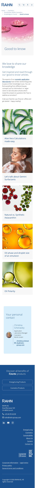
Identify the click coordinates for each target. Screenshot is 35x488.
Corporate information (10, 463)
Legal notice (24, 463)
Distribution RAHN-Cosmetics (13, 12)
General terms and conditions (12, 468)
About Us (29, 438)
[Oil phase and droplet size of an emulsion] (17, 242)
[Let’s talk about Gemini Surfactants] (17, 165)
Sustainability (28, 435)
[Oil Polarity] (17, 278)
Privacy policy (7, 466)
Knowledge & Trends (10, 14)
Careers (30, 441)
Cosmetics (11, 10)
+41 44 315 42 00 (10, 414)
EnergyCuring (28, 430)
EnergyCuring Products (17, 382)
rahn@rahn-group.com (13, 417)
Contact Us (29, 444)
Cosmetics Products (17, 388)
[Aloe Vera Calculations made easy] (17, 127)
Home (3, 10)
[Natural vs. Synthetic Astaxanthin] (17, 203)
